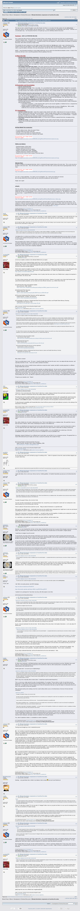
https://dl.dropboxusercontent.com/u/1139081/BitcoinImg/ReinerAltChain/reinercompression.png (36, 138)
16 (21, 18)
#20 (76, 855)
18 (24, 18)
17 (22, 18)
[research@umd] (22, 307)
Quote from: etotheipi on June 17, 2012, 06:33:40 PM (26, 389)
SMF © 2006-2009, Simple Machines (45, 908)
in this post (55, 205)
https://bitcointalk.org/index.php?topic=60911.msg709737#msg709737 (31, 589)
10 (13, 18)
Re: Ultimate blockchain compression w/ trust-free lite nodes (32, 213)
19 (25, 18)
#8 (76, 452)
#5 (76, 311)
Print (76, 18)
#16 (76, 724)
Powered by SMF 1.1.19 (32, 908)
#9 (76, 471)
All (31, 18)
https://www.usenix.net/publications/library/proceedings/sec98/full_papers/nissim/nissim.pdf (37, 287)
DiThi (4, 575)
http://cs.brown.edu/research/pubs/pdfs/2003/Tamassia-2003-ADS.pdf (32, 292)
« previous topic (67, 17)
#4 (76, 256)
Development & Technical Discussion (22, 14)
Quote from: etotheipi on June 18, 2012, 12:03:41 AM (26, 858)
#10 (76, 484)
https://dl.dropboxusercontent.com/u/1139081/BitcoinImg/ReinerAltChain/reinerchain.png (35, 171)
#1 (76, 24)
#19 (76, 823)
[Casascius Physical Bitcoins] (5, 545)
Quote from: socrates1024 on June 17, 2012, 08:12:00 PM (27, 487)
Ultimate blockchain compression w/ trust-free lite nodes (45, 14)
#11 (76, 526)
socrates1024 (6, 254)
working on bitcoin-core (30, 720)
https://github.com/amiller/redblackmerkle (24, 271)
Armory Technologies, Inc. (28, 208)
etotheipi (5, 23)
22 (29, 18)
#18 (76, 796)
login (15, 7)
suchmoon (29, 25)
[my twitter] (17, 307)
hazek (4, 213)
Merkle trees (20, 308)
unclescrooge (6, 470)
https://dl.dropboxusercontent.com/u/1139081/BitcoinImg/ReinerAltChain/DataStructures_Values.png (37, 199)
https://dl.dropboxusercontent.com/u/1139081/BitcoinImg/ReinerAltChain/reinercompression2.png (37, 158)
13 (17, 18)
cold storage (30, 209)
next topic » (74, 17)
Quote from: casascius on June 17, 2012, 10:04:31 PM (26, 600)
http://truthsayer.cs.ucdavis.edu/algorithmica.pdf (28, 444)
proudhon (5, 452)
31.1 (17, 10)
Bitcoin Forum (5, 14)
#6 (76, 386)
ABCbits (23, 25)
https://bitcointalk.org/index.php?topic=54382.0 (44, 406)
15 (20, 18)
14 (18, 18)
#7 (76, 411)
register (19, 7)
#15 (76, 659)
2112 (4, 386)
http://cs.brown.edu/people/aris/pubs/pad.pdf (27, 298)
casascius (5, 525)
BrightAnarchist (7, 776)
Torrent (20, 10)
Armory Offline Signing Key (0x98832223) (38, 210)
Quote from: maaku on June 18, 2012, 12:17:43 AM (25, 826)
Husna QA (35, 25)
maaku (4, 658)
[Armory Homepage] (5, 42)
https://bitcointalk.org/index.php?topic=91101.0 (35, 407)
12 (16, 18)
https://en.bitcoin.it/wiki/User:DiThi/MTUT (24, 586)
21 (28, 18)
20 (26, 18)
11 (14, 18)
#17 (76, 777)
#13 (76, 576)
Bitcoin (11, 14)
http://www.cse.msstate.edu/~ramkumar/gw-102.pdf (28, 303)
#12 (76, 553)
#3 (76, 227)
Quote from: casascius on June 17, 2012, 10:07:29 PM (26, 627)
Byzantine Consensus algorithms (37, 308)
